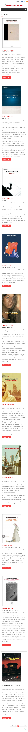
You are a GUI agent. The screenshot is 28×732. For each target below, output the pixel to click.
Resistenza (18, 54)
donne (4, 408)
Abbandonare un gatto (10, 478)
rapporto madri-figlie (15, 270)
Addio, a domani (7, 326)
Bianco (7, 199)
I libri (23, 54)
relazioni (12, 550)
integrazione (13, 202)
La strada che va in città (10, 609)
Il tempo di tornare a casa (11, 546)
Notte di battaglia (8, 266)
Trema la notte (8, 405)
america (4, 202)
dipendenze (5, 122)
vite (15, 550)
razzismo (19, 202)
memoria (13, 54)
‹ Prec (12, 725)
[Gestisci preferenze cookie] (25, 729)
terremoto (18, 408)
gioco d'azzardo (16, 122)
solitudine (12, 612)
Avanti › (25, 725)
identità (11, 331)
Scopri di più (6, 77)
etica (3, 689)
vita (17, 481)
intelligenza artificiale (14, 689)
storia (14, 408)
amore (3, 550)
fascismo (8, 54)
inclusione (15, 331)
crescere (4, 270)
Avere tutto (7, 117)
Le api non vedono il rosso (11, 684)
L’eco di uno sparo (8, 51)
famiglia (4, 54)
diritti (3, 331)
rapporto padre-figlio (7, 123)
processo (21, 689)
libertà (11, 408)
